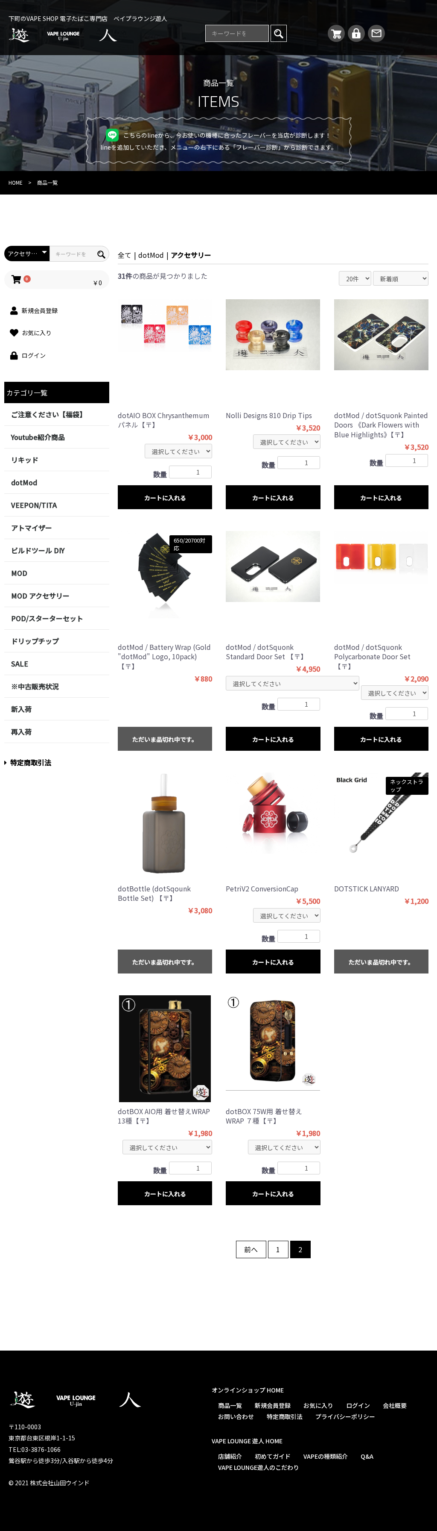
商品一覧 (230, 1405)
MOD (19, 573)
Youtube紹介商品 (38, 437)
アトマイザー (31, 527)
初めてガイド (273, 1456)
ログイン (358, 1405)
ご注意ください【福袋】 (48, 414)
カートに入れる (165, 497)
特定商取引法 (30, 762)
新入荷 (21, 709)
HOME (16, 182)
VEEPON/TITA (34, 505)
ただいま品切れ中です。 (165, 739)
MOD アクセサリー (40, 595)
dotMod (24, 482)
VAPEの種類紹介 (325, 1456)
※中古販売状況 (35, 686)
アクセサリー (191, 255)
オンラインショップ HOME (248, 1390)
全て (124, 255)
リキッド (24, 459)
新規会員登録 (273, 1405)
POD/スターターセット (47, 618)
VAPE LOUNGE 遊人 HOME (247, 1441)
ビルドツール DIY (37, 550)
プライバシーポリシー (345, 1416)
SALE (19, 663)
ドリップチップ (35, 641)
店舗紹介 (230, 1456)
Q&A (367, 1456)
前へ (250, 1249)
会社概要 (395, 1405)
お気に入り (318, 1405)
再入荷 (21, 731)
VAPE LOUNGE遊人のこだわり (258, 1467)
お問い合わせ (236, 1416)
